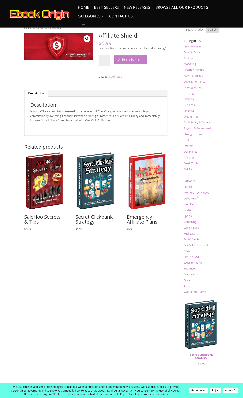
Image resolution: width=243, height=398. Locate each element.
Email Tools (191, 163)
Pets (186, 175)
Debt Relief (190, 198)
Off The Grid (191, 257)
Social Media (191, 239)
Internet (188, 146)
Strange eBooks (194, 134)
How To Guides (193, 75)
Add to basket (130, 59)
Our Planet (190, 151)
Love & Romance (194, 81)
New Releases (137, 8)
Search (212, 29)
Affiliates (38, 27)
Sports (188, 216)
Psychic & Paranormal (197, 128)
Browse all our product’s (181, 8)
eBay (187, 251)
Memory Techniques (196, 192)
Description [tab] (36, 93)
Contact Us (121, 17)
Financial (189, 111)
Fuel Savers (191, 233)
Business (189, 105)
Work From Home (195, 292)
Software (189, 181)
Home (83, 8)
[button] (87, 38)
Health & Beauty (194, 70)
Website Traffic (193, 262)
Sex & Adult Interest (196, 245)
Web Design (191, 204)
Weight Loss (191, 227)
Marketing (190, 64)
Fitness (188, 186)
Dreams (189, 280)
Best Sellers (106, 8)
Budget (188, 210)
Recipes (188, 58)
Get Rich (189, 169)
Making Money (193, 87)
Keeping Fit (190, 93)
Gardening (190, 222)
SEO (186, 140)
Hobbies (189, 99)
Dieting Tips (191, 116)
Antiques (189, 286)
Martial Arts (191, 274)
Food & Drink (192, 52)
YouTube (189, 268)
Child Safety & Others (197, 122)
